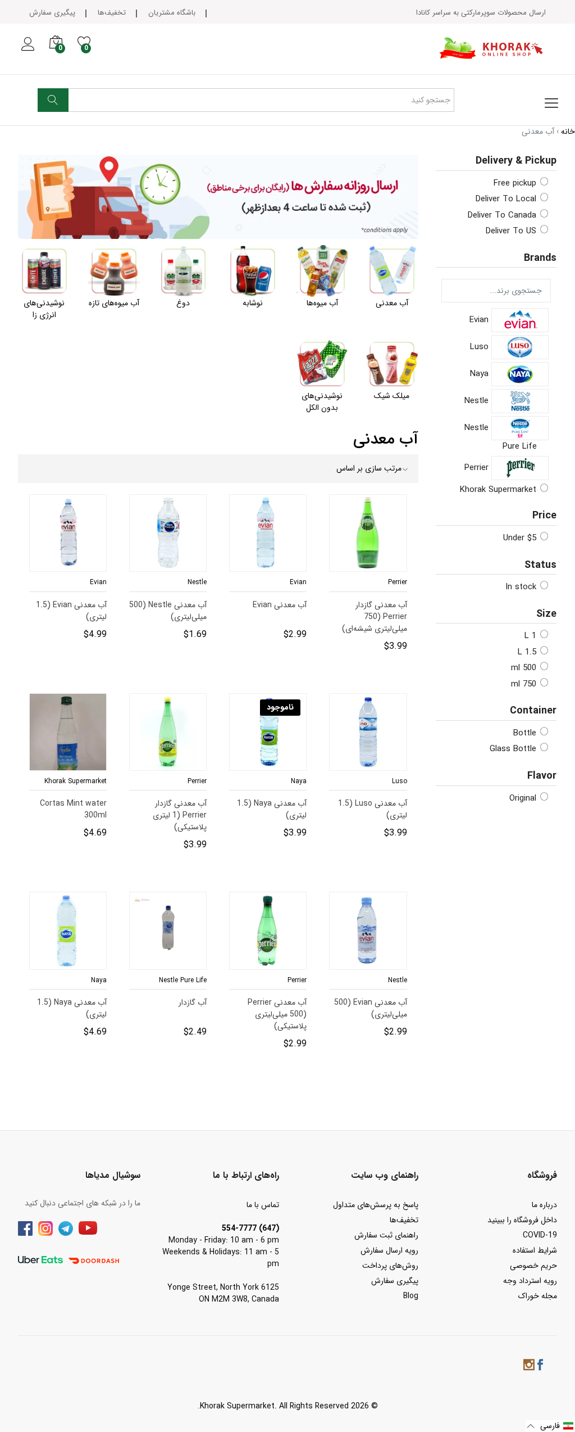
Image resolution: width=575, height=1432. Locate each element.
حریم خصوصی (533, 1265)
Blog (410, 1296)
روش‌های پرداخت (390, 1265)
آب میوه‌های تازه (114, 303)
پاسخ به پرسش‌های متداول (375, 1205)
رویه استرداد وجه (530, 1281)
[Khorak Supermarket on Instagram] (529, 1366)
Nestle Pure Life (500, 437)
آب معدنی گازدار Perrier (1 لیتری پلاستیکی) (168, 809)
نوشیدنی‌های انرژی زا (44, 309)
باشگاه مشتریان (171, 13)
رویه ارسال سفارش (389, 1250)
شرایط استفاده (535, 1250)
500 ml (524, 668)
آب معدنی (392, 303)
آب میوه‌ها (322, 303)
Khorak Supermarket (498, 489)
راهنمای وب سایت (384, 1175)
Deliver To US (511, 231)
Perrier (477, 468)
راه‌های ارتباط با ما (246, 1175)
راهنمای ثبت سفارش (386, 1235)
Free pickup (515, 183)
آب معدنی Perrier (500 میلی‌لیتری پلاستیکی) (268, 1008)
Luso (480, 347)
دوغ (183, 303)
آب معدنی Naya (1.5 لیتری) (272, 809)
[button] (550, 1426)
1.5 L (527, 652)
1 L (530, 636)
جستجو (53, 100)
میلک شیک (391, 396)
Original (523, 798)
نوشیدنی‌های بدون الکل (322, 402)
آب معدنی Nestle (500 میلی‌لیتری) (168, 610)
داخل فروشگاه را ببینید (522, 1220)
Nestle (477, 401)
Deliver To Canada (502, 215)
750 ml (524, 684)
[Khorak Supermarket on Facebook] (540, 1366)
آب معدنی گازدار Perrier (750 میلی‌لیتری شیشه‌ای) (368, 610)
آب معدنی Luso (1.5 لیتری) (373, 809)
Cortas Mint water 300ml (73, 809)
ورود (27, 50)
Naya (480, 374)
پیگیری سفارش (52, 13)
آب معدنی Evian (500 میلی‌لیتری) (371, 1008)
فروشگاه (542, 1175)
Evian (480, 320)
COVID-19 (540, 1235)
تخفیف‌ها (112, 13)
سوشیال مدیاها (112, 1175)
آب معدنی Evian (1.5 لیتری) (71, 610)
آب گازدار (193, 1003)
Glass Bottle (513, 749)
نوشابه (253, 303)
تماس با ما (263, 1205)
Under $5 (520, 538)
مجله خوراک (537, 1296)
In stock (521, 587)
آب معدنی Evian (280, 639)
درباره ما (544, 1205)
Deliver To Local (506, 199)
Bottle (525, 733)
